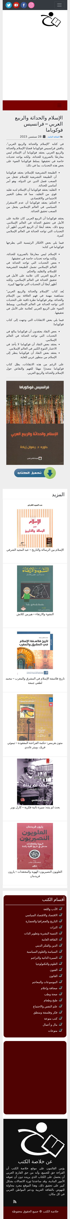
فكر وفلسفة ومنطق (45, 1012)
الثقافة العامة (54, 136)
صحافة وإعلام (49, 988)
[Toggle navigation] (59, 5)
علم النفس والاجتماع (45, 1006)
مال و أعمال (50, 1024)
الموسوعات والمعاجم (44, 982)
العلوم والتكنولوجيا (46, 964)
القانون (53, 976)
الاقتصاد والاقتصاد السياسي (41, 915)
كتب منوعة (50, 1018)
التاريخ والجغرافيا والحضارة (41, 921)
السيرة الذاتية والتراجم (44, 957)
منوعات (52, 1030)
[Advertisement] (35, 64)
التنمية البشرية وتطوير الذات (40, 933)
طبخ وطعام (50, 1000)
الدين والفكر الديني (46, 945)
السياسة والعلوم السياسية (42, 951)
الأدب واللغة (50, 909)
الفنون (53, 970)
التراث (53, 927)
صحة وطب (50, 994)
